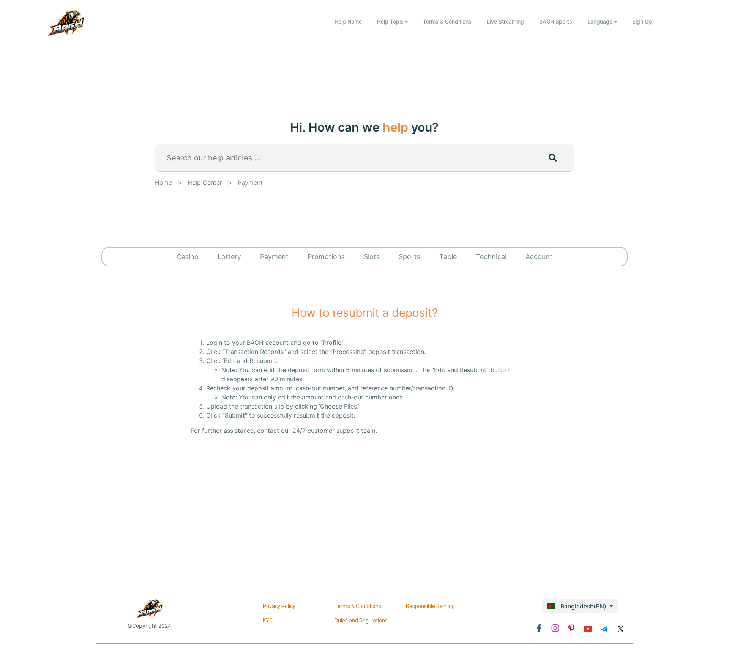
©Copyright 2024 (149, 625)
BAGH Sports (555, 21)
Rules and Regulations (361, 621)
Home (163, 182)
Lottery (229, 257)
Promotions (326, 257)
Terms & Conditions (447, 21)
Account (538, 257)
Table (448, 257)
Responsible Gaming (430, 606)
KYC (268, 621)
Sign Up (642, 21)
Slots (372, 257)
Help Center (205, 182)
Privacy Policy (279, 606)
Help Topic (390, 21)
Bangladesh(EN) (582, 606)
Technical (491, 257)
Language (599, 21)
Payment (250, 182)
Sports (409, 257)
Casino (188, 257)
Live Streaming (505, 21)
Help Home (348, 21)
